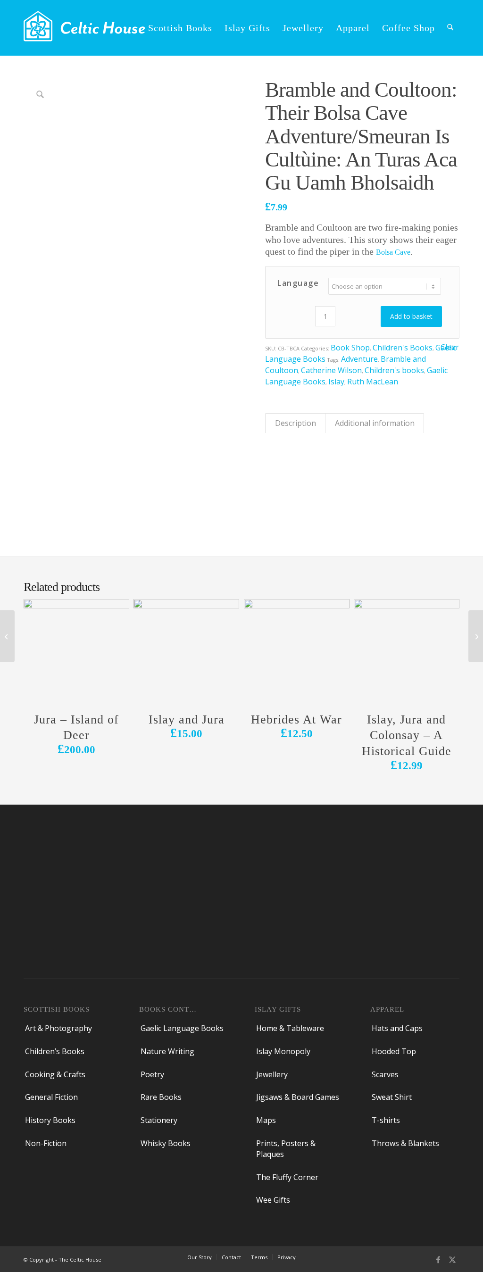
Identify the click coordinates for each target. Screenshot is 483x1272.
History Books (50, 1120)
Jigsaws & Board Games (297, 1097)
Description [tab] (295, 423)
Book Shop (350, 347)
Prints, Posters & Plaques (286, 1148)
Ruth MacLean (372, 381)
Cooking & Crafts (55, 1074)
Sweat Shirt (392, 1097)
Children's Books (403, 347)
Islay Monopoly (283, 1051)
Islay (336, 381)
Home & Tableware (290, 1028)
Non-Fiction (46, 1143)
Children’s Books (54, 1051)
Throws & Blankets (405, 1143)
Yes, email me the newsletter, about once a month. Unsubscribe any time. (150, 919)
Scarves (385, 1074)
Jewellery (272, 1074)
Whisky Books (166, 1143)
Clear (450, 347)
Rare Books (161, 1097)
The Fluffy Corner (287, 1177)
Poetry (152, 1074)
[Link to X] (452, 1259)
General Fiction (51, 1097)
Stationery (159, 1120)
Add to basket (411, 316)
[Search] (450, 28)
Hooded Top (394, 1051)
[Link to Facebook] (438, 1259)
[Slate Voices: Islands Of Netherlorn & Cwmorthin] (475, 636)
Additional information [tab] (375, 423)
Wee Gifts (273, 1200)
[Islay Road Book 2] (7, 636)
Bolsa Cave (393, 252)
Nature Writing (167, 1051)
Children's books (394, 370)
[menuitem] (180, 28)
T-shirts (386, 1120)
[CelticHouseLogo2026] (84, 28)
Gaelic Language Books (182, 1028)
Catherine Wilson (331, 370)
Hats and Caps (397, 1028)
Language (298, 283)
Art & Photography (58, 1028)
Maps (266, 1120)
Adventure (359, 359)
